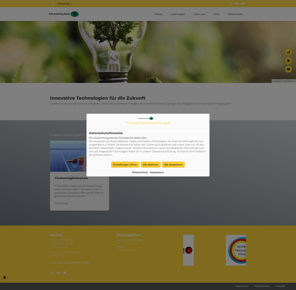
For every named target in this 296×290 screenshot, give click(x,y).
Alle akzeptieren (173, 164)
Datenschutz (140, 172)
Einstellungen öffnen (125, 164)
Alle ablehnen (151, 164)
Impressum (157, 172)
